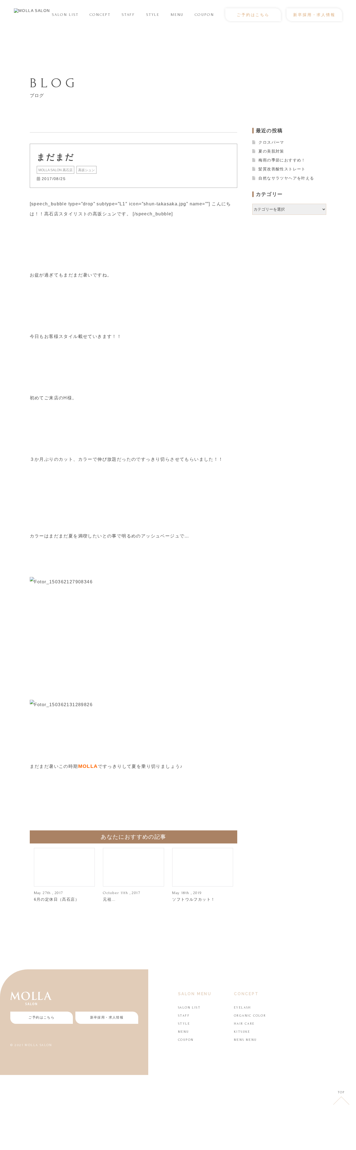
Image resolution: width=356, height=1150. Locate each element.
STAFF (128, 15)
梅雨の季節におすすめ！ (281, 160)
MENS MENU (245, 1040)
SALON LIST (65, 15)
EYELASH (242, 1007)
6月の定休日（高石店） (56, 899)
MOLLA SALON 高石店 (55, 170)
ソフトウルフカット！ (193, 899)
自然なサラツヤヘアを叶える (286, 178)
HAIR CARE (244, 1023)
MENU (177, 15)
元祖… (109, 899)
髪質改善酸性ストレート (281, 169)
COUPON (204, 15)
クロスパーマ (271, 142)
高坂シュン (86, 170)
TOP (341, 1092)
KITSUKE (242, 1032)
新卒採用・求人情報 (314, 15)
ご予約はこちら (253, 15)
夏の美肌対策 (271, 151)
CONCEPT (100, 15)
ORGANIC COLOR (250, 1015)
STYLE (153, 15)
